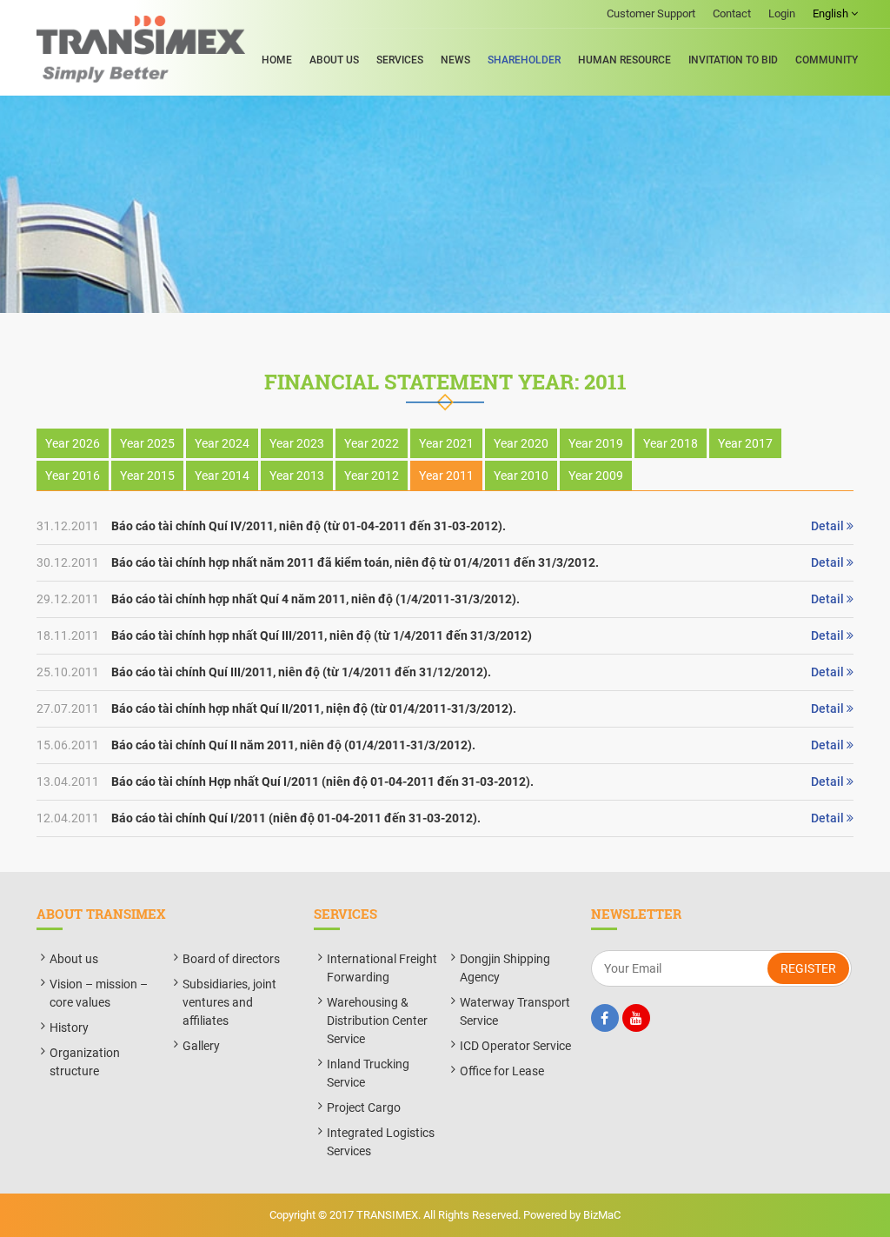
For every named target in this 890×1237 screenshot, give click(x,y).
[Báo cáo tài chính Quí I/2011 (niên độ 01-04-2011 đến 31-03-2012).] (445, 818)
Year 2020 (521, 443)
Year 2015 (147, 475)
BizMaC (602, 1214)
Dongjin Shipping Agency (505, 968)
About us (74, 959)
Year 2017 (745, 443)
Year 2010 (521, 475)
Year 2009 (595, 475)
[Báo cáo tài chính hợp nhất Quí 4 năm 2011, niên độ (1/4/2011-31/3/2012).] (445, 599)
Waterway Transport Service (515, 1011)
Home (277, 60)
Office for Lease (502, 1071)
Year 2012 (371, 475)
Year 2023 (296, 443)
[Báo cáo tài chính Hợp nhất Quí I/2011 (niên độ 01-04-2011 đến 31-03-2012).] (445, 782)
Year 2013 (296, 475)
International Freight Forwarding (382, 968)
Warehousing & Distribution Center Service (377, 1020)
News (455, 60)
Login (781, 13)
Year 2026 (72, 443)
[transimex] (141, 49)
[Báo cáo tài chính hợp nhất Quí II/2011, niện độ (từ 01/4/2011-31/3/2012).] (445, 709)
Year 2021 (446, 443)
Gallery (201, 1046)
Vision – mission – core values (99, 993)
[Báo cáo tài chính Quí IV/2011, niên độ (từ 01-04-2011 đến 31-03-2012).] (445, 526)
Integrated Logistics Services (381, 1142)
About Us (334, 60)
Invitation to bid (733, 60)
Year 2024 (222, 443)
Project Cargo (364, 1107)
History (69, 1027)
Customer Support (651, 13)
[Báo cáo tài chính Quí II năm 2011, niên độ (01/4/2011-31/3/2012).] (445, 745)
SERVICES (399, 60)
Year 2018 (670, 443)
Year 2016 (72, 475)
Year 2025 (147, 443)
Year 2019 (595, 443)
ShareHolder (524, 60)
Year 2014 (222, 475)
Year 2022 (371, 443)
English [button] (832, 13)
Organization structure (85, 1062)
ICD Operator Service (515, 1046)
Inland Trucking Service (368, 1073)
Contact (732, 13)
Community (826, 60)
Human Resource (624, 60)
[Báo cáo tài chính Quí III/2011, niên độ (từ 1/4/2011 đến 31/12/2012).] (445, 672)
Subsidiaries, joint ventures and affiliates (229, 1002)
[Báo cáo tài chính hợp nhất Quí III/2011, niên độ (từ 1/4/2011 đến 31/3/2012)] (445, 636)
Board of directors (231, 959)
